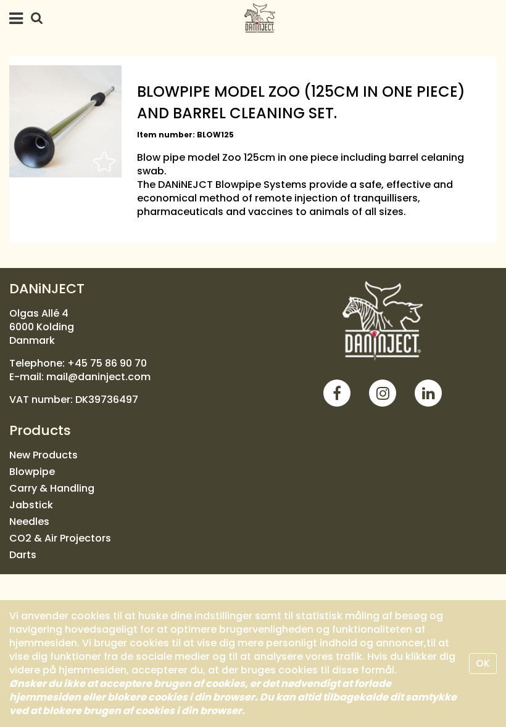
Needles (29, 521)
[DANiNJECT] (382, 321)
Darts (22, 555)
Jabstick (31, 505)
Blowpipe (32, 472)
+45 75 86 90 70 (107, 363)
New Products (43, 455)
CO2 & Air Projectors (60, 538)
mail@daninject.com (98, 377)
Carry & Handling (51, 488)
